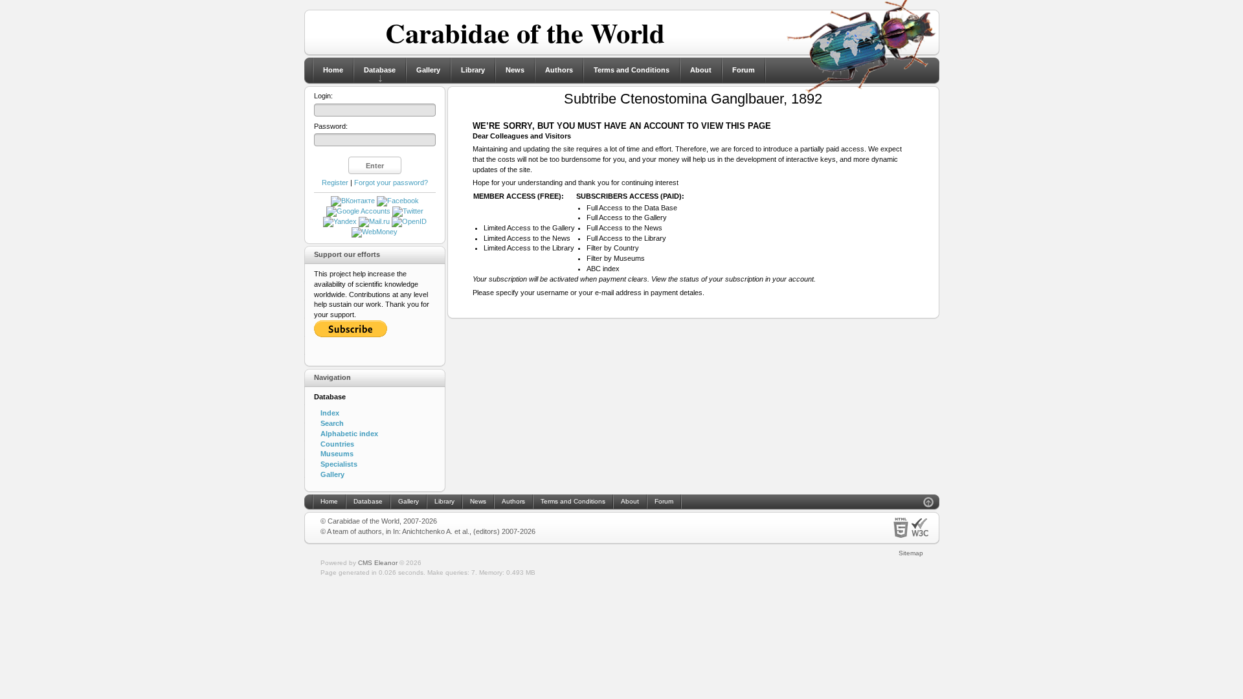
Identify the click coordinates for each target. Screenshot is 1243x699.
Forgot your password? (391, 182)
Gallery (428, 70)
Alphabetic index (349, 434)
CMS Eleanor (378, 562)
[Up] (928, 504)
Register (335, 182)
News (515, 70)
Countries (337, 444)
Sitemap (911, 553)
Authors (559, 70)
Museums (336, 454)
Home (333, 70)
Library (473, 70)
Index (329, 413)
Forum (743, 70)
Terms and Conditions (631, 70)
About (700, 70)
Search (332, 423)
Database (380, 70)
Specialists (338, 464)
